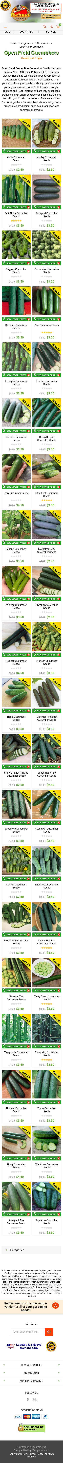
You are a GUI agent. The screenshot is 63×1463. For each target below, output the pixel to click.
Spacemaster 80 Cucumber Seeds (46, 774)
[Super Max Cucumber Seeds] (46, 860)
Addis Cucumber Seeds (16, 159)
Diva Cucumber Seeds (47, 325)
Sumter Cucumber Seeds (16, 886)
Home (14, 43)
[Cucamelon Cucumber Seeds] (46, 244)
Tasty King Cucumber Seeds (46, 1054)
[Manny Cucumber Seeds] (16, 524)
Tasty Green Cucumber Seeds (46, 998)
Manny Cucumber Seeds (16, 550)
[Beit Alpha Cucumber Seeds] (16, 189)
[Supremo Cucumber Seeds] (46, 1196)
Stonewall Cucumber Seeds (46, 830)
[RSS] (35, 1399)
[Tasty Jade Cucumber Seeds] (16, 1028)
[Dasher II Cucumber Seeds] (16, 300)
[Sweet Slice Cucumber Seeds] (16, 916)
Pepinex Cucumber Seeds (16, 662)
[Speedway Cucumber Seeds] (16, 804)
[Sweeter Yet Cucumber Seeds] (16, 972)
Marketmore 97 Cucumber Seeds (46, 550)
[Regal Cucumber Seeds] (16, 692)
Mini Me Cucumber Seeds (16, 606)
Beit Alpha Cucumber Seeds (16, 215)
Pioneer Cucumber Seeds (46, 662)
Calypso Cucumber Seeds (16, 271)
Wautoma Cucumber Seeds (46, 1166)
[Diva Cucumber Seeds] (46, 300)
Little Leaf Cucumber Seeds (46, 495)
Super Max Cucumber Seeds (47, 886)
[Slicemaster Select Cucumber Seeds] (46, 692)
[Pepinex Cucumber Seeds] (16, 636)
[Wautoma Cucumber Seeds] (46, 1140)
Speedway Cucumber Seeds (16, 830)
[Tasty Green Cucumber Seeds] (46, 972)
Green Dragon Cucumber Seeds (46, 439)
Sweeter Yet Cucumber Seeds (16, 998)
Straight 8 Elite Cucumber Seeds (16, 1222)
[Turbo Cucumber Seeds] (46, 1084)
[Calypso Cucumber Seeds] (16, 244)
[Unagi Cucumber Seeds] (16, 1140)
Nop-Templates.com (38, 1450)
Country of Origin (31, 58)
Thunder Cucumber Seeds (16, 1110)
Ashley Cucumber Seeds (46, 159)
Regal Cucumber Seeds (16, 718)
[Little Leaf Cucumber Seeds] (46, 468)
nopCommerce (38, 1447)
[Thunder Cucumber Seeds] (16, 1084)
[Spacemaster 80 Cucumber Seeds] (46, 748)
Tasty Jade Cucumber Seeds (16, 1054)
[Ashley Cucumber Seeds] (46, 133)
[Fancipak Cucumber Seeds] (16, 356)
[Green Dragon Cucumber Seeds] (46, 412)
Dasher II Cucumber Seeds (16, 327)
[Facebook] (28, 1399)
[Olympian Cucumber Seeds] (46, 580)
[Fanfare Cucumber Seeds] (46, 356)
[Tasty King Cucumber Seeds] (46, 1028)
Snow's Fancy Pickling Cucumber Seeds (16, 774)
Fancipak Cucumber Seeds (16, 383)
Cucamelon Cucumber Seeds (46, 271)
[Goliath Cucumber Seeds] (16, 412)
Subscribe (49, 1332)
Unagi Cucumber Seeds (16, 1166)
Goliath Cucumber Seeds (16, 439)
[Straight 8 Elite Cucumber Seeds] (16, 1196)
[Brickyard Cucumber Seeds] (46, 189)
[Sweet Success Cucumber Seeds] (46, 916)
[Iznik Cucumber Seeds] (16, 468)
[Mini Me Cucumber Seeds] (16, 580)
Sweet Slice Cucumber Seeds (16, 942)
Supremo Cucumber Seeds (47, 1222)
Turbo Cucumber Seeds (46, 1110)
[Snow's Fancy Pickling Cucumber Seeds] (16, 748)
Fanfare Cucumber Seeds (46, 383)
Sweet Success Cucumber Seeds (46, 942)
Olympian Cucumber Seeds (47, 606)
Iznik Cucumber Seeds (16, 493)
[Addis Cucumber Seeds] (16, 133)
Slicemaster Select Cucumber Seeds (46, 718)
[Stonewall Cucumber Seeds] (46, 804)
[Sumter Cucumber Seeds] (16, 860)
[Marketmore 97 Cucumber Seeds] (46, 524)
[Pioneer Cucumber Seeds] (46, 636)
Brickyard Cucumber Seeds (47, 215)
